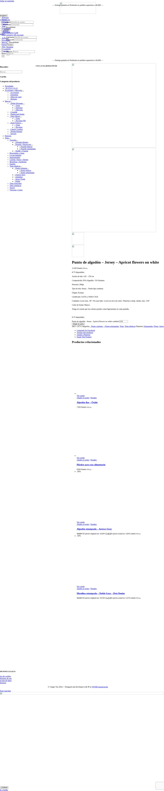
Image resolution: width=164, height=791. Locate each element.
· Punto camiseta (96, 326)
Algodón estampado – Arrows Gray (94, 529)
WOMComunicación (100, 687)
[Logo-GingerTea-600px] (78, 666)
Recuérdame (14, 42)
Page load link (5, 691)
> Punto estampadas (111, 326)
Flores (156, 326)
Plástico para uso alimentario (91, 464)
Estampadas (148, 326)
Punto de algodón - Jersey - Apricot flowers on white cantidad (95, 321)
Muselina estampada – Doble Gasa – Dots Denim (101, 593)
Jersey (161, 326)
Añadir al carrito (78, 324)
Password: (10, 40)
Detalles (94, 398)
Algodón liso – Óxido (87, 402)
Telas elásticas (130, 326)
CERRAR (4, 787)
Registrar (9, 47)
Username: (10, 37)
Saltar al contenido (7, 1)
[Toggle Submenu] (22, 123)
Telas (122, 326)
